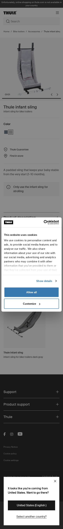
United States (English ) (31, 505)
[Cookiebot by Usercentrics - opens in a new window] (44, 222)
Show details (44, 280)
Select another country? (31, 516)
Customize (29, 303)
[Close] (55, 481)
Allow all (31, 292)
